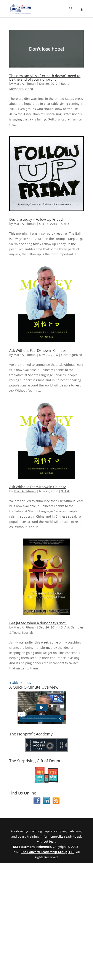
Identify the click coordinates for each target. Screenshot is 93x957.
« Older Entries (20, 683)
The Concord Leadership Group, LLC (47, 852)
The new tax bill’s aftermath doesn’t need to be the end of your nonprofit (44, 77)
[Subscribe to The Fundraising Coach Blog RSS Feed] (56, 803)
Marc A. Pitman (25, 83)
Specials (28, 632)
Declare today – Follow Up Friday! (36, 219)
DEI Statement (24, 847)
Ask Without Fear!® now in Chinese (37, 350)
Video (29, 89)
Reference (43, 847)
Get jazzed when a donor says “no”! (38, 623)
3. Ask (65, 224)
